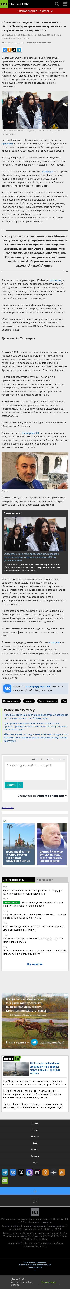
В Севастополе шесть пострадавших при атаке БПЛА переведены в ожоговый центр (35, 952)
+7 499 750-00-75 (52, 1236)
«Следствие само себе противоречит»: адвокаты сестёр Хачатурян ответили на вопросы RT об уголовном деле (31, 557)
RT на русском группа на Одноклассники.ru (45, 1172)
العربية (35, 1142)
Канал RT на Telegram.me (5, 1172)
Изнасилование (11, 701)
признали (7, 143)
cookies (15, 1284)
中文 (35, 1162)
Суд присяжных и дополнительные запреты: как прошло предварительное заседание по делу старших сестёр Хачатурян (35, 726)
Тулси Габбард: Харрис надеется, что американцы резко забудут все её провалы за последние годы (32, 1105)
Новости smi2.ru (8, 808)
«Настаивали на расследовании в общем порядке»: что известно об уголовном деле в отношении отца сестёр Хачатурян (36, 737)
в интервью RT (30, 433)
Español (35, 1149)
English (35, 1123)
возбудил (47, 171)
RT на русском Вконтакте (13, 1172)
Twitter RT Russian (21, 1172)
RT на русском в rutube (37, 1172)
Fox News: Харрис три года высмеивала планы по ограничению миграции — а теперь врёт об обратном (34, 1082)
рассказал (55, 280)
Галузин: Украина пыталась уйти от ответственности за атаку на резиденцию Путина (34, 916)
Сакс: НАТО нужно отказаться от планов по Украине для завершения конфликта (33, 928)
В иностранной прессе (12, 1058)
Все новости (35, 964)
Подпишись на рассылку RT (5, 1180)
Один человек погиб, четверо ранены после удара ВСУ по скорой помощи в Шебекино (32, 892)
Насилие (29, 701)
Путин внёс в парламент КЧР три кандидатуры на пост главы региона (33, 940)
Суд (64, 701)
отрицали (54, 642)
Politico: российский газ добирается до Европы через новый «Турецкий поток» (45, 1068)
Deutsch (35, 1129)
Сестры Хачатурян (48, 701)
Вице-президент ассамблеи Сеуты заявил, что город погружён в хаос (33, 904)
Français (35, 1136)
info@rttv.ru (42, 1239)
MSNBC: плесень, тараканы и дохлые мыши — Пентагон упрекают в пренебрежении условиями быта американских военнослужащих (32, 1094)
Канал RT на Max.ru (29, 1172)
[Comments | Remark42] (35, 778)
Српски (35, 1155)
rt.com (23, 1225)
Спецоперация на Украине (35, 11)
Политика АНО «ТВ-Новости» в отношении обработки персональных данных (35, 1244)
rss (62, 1172)
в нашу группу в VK (37, 686)
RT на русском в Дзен (53, 1172)
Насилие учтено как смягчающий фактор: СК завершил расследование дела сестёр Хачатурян (36, 716)
